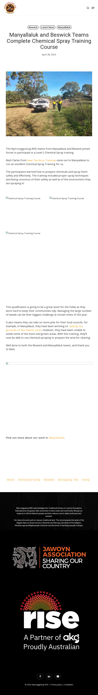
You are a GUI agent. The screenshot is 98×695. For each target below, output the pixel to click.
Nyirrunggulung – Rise (68, 480)
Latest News (47, 27)
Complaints (68, 684)
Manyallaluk (64, 27)
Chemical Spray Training (29, 480)
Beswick (33, 27)
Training (85, 480)
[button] (93, 8)
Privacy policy (56, 684)
